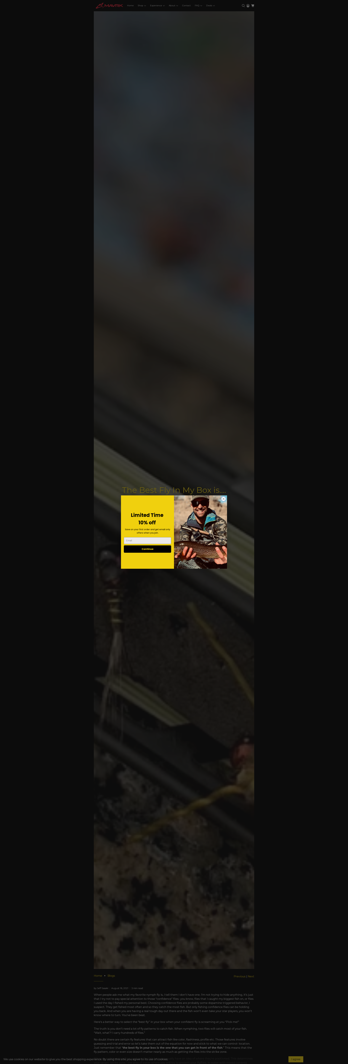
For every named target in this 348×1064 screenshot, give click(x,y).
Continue (147, 549)
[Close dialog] (223, 498)
